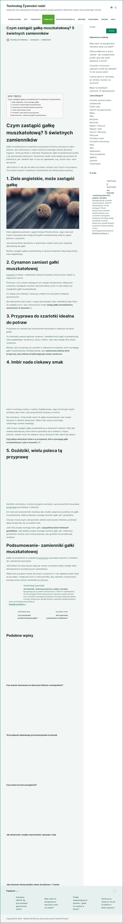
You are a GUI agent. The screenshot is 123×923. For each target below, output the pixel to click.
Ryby (92, 144)
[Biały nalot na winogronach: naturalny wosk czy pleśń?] (38, 903)
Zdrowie (104, 19)
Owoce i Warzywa (98, 132)
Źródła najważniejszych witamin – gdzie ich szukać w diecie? (80, 903)
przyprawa (43, 558)
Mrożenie (81, 19)
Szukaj (92, 27)
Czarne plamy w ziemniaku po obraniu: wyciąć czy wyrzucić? (102, 79)
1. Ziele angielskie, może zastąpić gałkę (24, 102)
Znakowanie (93, 19)
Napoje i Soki (96, 129)
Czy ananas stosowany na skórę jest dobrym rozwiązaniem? (34, 685)
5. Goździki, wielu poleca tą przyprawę (24, 113)
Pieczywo (94, 135)
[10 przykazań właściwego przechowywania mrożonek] (42, 710)
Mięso (92, 113)
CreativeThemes (61, 918)
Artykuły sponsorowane (100, 100)
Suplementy (95, 151)
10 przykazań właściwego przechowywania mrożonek (31, 735)
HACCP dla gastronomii (100, 110)
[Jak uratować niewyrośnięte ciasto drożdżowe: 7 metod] (42, 860)
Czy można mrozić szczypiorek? (21, 785)
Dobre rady (48, 19)
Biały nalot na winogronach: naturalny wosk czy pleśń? (51, 903)
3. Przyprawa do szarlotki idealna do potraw (26, 107)
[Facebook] (111, 7)
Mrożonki (94, 122)
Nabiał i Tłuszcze (97, 126)
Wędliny (93, 157)
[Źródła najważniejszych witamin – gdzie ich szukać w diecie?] (67, 903)
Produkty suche (97, 138)
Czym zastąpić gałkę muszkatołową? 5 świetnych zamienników (34, 99)
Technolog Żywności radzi (25, 6)
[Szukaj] (116, 7)
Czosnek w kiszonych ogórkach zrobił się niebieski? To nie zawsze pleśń (103, 68)
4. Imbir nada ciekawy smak (20, 110)
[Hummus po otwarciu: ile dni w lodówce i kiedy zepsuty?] (95, 903)
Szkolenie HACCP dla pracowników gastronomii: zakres (22, 903)
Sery (92, 148)
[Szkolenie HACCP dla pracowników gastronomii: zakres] (10, 903)
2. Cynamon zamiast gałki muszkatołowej (25, 105)
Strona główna (14, 19)
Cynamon (11, 275)
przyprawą (11, 507)
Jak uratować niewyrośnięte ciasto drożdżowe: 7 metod (32, 884)
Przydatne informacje (65, 19)
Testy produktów (97, 154)
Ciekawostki (36, 19)
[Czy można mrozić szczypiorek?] (42, 760)
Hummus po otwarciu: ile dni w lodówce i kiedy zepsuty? (108, 903)
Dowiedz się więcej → (17, 604)
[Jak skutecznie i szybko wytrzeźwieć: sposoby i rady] (42, 810)
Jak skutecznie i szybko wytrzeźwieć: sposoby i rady (31, 834)
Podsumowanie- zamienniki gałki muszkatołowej (28, 115)
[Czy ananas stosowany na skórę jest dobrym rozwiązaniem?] (42, 660)
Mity (26, 19)
